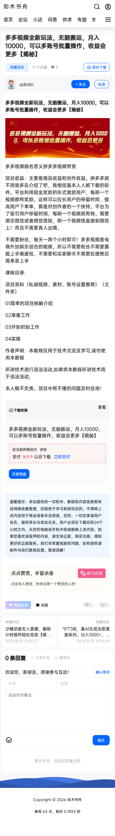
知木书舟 (74, 799)
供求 (67, 19)
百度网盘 (19, 473)
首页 (8, 19)
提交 (101, 740)
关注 (82, 84)
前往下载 (99, 67)
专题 (82, 19)
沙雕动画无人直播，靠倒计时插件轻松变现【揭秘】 (28, 634)
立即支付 (62, 456)
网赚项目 (17, 67)
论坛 (23, 19)
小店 (37, 19)
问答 (52, 19)
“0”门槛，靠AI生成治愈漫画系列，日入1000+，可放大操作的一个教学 (86, 634)
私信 (101, 84)
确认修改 (103, 672)
